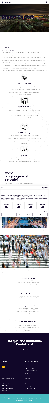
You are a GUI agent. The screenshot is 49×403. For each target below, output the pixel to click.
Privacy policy (28, 383)
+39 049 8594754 (33, 370)
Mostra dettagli (42, 211)
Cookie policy (28, 386)
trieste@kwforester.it (9, 388)
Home (3, 21)
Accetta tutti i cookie (40, 214)
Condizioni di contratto (30, 388)
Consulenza (7, 21)
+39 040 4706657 (10, 387)
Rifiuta (9, 214)
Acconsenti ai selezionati (24, 214)
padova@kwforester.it (33, 371)
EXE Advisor (31, 400)
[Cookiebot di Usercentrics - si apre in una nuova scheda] (42, 188)
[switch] (18, 207)
